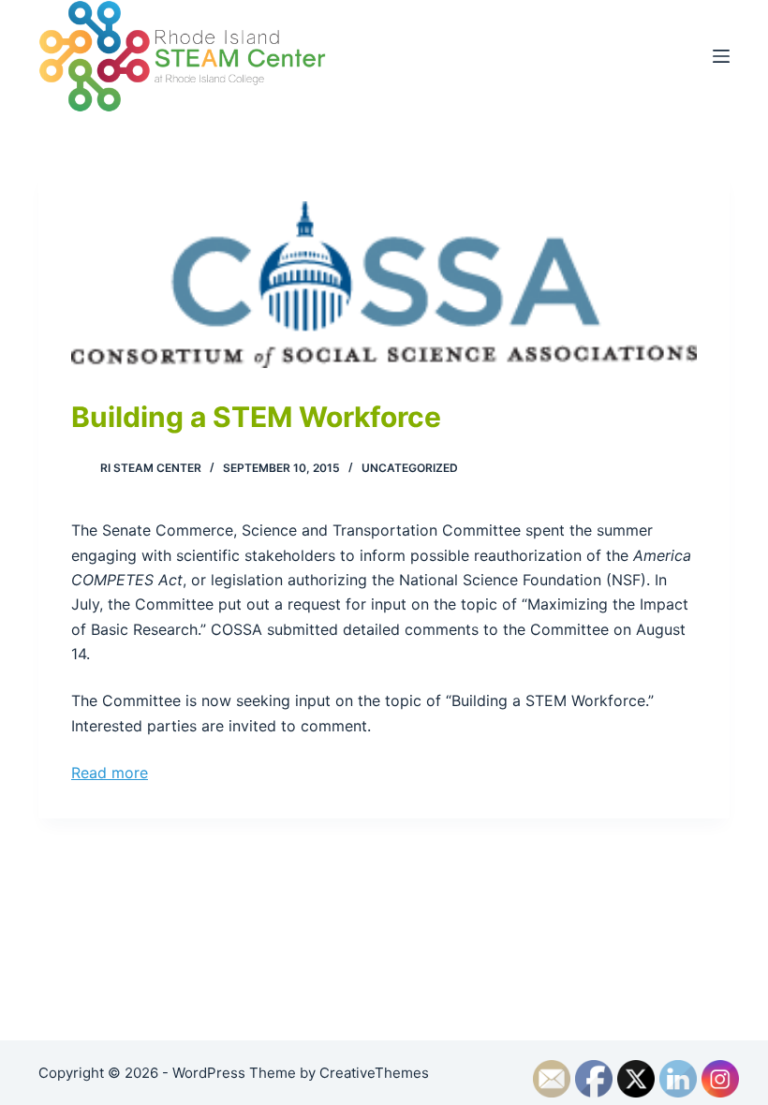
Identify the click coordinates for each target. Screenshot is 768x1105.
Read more (109, 772)
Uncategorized (410, 468)
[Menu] (721, 56)
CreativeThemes (374, 1073)
